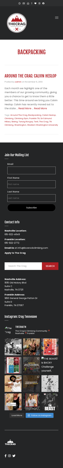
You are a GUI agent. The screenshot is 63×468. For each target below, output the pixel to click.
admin (18, 81)
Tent (36, 121)
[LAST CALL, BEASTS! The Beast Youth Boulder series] (31, 346)
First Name (13, 177)
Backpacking (34, 115)
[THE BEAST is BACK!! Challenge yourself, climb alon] (49, 365)
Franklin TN (34, 118)
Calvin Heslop (49, 115)
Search (50, 266)
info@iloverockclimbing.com (33, 247)
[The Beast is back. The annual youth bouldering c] (49, 401)
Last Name (13, 191)
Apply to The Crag (15, 252)
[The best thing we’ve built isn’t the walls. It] (13, 383)
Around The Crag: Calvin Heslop (30, 76)
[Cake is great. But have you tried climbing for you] (49, 383)
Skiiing (14, 121)
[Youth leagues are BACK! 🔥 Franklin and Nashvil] (13, 365)
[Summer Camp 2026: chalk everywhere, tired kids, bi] (31, 365)
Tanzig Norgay (26, 121)
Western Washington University (42, 124)
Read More (24, 108)
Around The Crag (18, 115)
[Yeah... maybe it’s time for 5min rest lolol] (13, 401)
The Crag (43, 121)
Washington (20, 124)
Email (10, 164)
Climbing (9, 118)
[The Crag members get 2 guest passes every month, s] (31, 383)
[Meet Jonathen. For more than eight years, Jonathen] (31, 401)
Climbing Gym (21, 118)
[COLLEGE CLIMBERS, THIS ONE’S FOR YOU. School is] (49, 346)
